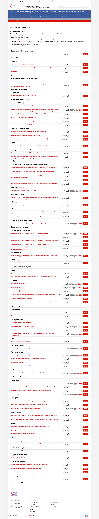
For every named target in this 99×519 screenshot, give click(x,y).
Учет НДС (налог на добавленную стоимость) (22, 298)
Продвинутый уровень (16, 13)
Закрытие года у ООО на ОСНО (18, 283)
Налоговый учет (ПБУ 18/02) (18, 291)
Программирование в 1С (23, 11)
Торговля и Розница (26, 16)
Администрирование (74, 11)
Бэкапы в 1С (14, 330)
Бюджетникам (64, 16)
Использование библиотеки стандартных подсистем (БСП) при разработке (30, 146)
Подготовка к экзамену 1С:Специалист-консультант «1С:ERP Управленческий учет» (32, 244)
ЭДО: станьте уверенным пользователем (21, 341)
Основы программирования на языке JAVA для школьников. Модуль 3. (29, 472)
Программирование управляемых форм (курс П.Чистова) (25, 135)
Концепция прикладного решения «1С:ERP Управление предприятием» (29, 205)
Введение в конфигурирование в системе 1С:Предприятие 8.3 (26, 105)
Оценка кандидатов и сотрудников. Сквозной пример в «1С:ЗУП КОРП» (29, 404)
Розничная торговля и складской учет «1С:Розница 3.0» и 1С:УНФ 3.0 (28, 358)
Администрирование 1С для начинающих (21, 322)
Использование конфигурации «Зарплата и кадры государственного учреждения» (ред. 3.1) (34, 419)
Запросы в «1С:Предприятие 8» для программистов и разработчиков (28, 131)
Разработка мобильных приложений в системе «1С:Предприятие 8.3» (28, 113)
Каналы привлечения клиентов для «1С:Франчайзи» (24, 95)
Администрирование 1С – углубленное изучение (23, 326)
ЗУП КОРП (57, 16)
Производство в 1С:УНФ (17, 450)
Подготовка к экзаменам (48, 11)
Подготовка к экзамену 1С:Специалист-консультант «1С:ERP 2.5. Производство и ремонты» (34, 240)
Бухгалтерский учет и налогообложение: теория (23, 273)
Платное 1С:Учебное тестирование (19, 54)
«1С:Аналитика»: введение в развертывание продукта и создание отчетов (30, 315)
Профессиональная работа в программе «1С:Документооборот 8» (27, 373)
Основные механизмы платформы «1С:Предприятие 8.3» (25, 124)
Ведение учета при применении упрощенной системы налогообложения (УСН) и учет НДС (34, 302)
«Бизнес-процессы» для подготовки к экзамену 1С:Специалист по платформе (31, 139)
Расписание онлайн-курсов (46, 1)
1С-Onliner (31, 515)
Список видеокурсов (34, 1)
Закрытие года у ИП (16, 287)
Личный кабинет (54, 502)
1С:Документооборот (47, 16)
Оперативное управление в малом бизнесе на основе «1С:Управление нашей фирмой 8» (33, 443)
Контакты (33, 511)
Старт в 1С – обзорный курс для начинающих (22, 64)
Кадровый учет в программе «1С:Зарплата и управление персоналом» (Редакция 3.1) (33, 386)
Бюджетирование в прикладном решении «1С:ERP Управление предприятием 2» (31, 180)
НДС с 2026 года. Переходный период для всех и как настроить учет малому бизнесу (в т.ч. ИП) (35, 294)
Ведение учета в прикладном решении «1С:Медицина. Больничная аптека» (30, 426)
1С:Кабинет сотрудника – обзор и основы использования (25, 394)
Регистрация (53, 506)
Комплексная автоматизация (31, 13)
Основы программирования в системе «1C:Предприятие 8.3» (26, 121)
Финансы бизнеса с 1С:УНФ (18, 457)
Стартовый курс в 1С (21, 41)
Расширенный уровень (62, 11)
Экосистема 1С (14, 71)
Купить (85, 54)
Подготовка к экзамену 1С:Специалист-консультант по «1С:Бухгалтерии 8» (30, 233)
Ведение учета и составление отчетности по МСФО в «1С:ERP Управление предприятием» (34, 183)
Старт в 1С (13, 11)
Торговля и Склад (36, 16)
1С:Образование (27, 517)
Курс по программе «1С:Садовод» (19, 430)
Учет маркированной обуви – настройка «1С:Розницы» (25, 366)
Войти (52, 504)
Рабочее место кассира (17, 362)
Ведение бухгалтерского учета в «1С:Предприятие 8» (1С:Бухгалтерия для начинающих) (33, 276)
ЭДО (83, 11)
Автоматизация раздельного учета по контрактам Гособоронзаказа (28, 216)
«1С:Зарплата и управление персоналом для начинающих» (26, 383)
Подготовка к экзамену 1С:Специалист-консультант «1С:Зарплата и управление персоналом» (35, 237)
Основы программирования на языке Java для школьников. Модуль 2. (29, 464)
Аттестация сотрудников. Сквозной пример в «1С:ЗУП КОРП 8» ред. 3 (28, 401)
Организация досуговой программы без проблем (23, 433)
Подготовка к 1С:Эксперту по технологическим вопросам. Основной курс (29, 262)
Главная (12, 23)
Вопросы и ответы (34, 502)
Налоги (17, 16)
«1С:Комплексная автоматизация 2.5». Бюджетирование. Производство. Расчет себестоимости (35, 223)
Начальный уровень (36, 11)
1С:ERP (12, 16)
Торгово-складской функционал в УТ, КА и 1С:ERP (23, 190)
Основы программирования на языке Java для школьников (26, 468)
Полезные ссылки (35, 506)
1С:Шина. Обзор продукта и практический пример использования (27, 312)
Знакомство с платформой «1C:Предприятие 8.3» (23, 117)
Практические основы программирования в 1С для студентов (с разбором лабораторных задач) (35, 67)
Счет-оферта (33, 504)
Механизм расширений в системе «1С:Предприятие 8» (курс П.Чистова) (29, 152)
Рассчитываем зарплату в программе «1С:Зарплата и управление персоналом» (31, 390)
